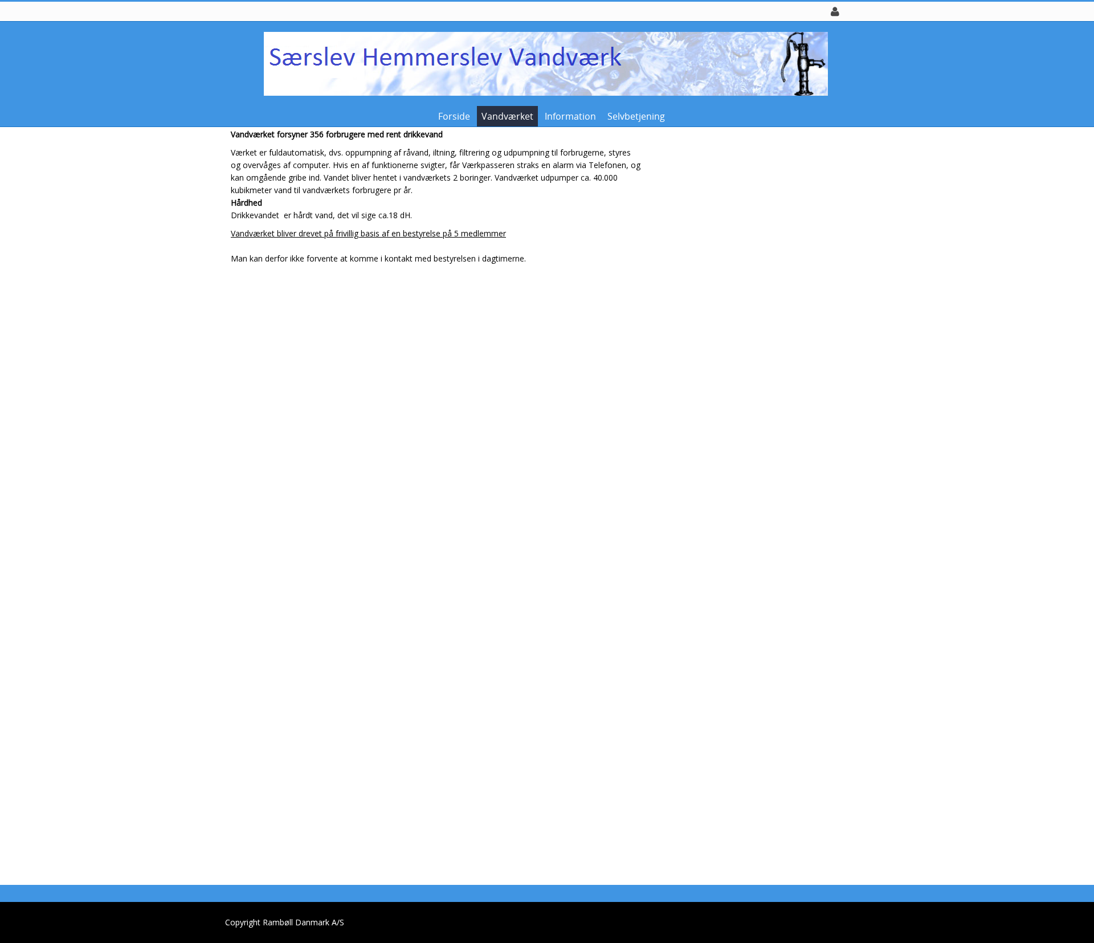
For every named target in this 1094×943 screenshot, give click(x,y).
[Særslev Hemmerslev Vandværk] (543, 63)
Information (570, 116)
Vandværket (507, 116)
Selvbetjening (636, 116)
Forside (454, 116)
